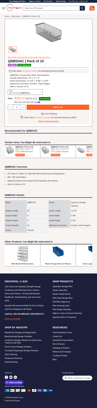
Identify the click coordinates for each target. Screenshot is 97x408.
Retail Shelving (11, 362)
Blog (55, 359)
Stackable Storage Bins (40, 57)
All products (16, 16)
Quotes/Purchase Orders (63, 340)
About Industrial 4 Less (62, 332)
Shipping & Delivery (61, 348)
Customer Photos (60, 356)
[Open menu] (3, 8)
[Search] (82, 8)
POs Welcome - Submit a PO (78, 1)
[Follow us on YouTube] (11, 377)
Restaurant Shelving (13, 358)
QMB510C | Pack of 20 (24, 147)
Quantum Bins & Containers (64, 317)
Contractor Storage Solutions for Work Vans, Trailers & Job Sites (23, 341)
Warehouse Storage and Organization (20, 332)
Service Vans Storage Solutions (18, 347)
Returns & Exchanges (62, 352)
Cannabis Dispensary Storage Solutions (21, 351)
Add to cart (58, 107)
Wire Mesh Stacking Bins (18, 57)
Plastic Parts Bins (60, 290)
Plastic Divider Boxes (62, 294)
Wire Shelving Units (61, 306)
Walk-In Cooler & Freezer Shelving (67, 313)
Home (7, 16)
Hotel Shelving (11, 354)
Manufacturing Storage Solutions (18, 336)
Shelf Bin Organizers (61, 302)
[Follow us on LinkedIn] (15, 377)
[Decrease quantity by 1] (10, 107)
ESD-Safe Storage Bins (63, 298)
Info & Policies (59, 344)
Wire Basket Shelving (62, 309)
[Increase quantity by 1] (22, 107)
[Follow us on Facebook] (6, 377)
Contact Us (57, 336)
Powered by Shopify (12, 400)
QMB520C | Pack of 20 (60, 147)
